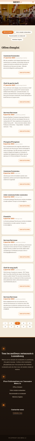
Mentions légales (17, 39)
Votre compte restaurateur (23, 32)
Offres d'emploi (8, 32)
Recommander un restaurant (17, 36)
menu (17, 2)
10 (29, 326)
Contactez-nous (17, 413)
